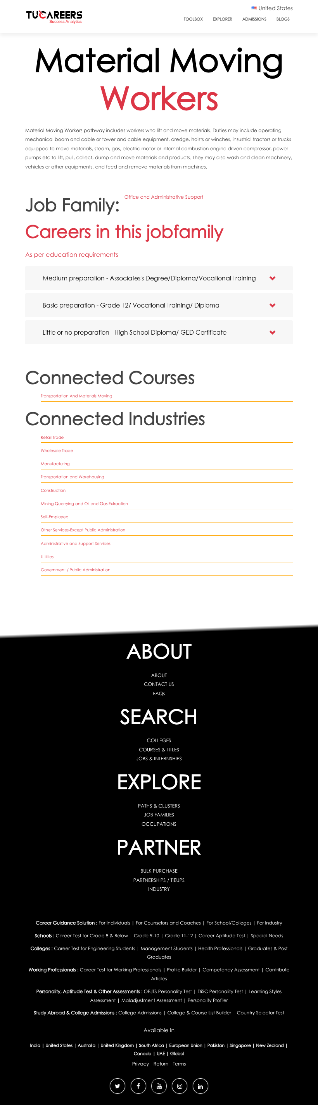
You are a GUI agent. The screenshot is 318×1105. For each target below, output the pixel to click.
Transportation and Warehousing (72, 477)
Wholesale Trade (57, 451)
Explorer (222, 19)
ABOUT (159, 675)
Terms (179, 1064)
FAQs (159, 693)
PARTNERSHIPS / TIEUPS (159, 880)
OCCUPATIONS (159, 824)
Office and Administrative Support (163, 197)
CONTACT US (159, 684)
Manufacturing (55, 464)
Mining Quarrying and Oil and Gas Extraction (84, 504)
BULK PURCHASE (158, 871)
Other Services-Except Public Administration (83, 530)
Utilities (47, 557)
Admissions (254, 19)
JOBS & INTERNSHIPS (159, 758)
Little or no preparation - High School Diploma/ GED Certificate (134, 332)
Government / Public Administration (76, 570)
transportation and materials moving (76, 396)
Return (161, 1064)
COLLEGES (159, 740)
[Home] (54, 18)
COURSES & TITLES (159, 750)
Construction (53, 490)
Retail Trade (52, 437)
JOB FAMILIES (159, 815)
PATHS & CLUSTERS (159, 806)
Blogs (283, 19)
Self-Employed (55, 517)
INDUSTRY (159, 889)
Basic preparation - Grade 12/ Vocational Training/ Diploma (131, 305)
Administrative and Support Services (76, 543)
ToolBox (193, 19)
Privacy (140, 1064)
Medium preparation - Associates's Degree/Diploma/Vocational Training (149, 278)
